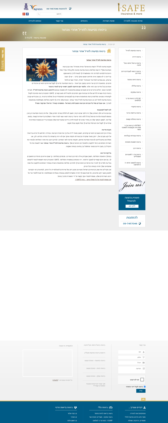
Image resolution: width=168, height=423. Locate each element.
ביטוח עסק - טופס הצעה (95, 376)
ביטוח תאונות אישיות (133, 142)
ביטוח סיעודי (136, 107)
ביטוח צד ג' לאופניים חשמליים (133, 156)
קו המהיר (73, 417)
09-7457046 (52, 9)
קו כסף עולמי (72, 413)
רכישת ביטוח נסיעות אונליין (94, 353)
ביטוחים (84, 21)
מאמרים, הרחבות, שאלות (136, 421)
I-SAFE (55, 380)
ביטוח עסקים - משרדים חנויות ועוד (101, 417)
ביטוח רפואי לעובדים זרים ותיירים (131, 73)
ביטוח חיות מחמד (134, 80)
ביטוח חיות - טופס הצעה (95, 368)
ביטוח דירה (136, 57)
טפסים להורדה (35, 21)
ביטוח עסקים (136, 92)
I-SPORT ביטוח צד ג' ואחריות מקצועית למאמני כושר (131, 128)
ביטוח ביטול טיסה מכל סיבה (132, 64)
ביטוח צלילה (136, 86)
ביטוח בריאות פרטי (133, 113)
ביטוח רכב (137, 148)
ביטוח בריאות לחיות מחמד (104, 413)
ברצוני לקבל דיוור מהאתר (134, 387)
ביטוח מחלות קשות (133, 119)
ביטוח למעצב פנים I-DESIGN (133, 164)
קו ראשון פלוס (72, 421)
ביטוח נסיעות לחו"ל (133, 51)
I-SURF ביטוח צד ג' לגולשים (133, 100)
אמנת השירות (109, 21)
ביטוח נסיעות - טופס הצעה (94, 361)
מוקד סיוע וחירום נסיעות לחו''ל (135, 417)
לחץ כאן (132, 206)
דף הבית (111, 44)
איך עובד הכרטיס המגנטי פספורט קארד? (95, 385)
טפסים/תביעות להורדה (137, 413)
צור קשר (59, 21)
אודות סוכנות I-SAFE (133, 21)
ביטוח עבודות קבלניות (132, 136)
